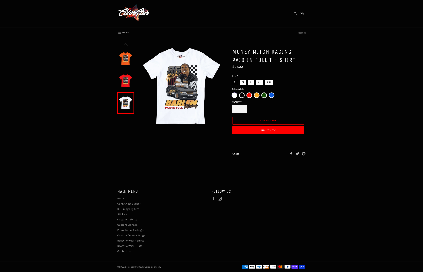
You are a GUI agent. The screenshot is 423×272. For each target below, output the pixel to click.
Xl (259, 81)
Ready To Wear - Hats (129, 245)
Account (302, 33)
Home (120, 198)
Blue (271, 95)
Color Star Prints (133, 267)
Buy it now (268, 130)
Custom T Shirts (127, 219)
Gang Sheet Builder (128, 203)
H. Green (264, 95)
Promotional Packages (130, 230)
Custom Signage (127, 224)
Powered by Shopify (151, 267)
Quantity (237, 102)
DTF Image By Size (128, 208)
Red (249, 95)
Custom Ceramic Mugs (131, 235)
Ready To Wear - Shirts (130, 240)
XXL (269, 81)
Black (242, 95)
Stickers (122, 214)
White (234, 95)
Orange (257, 95)
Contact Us (124, 251)
